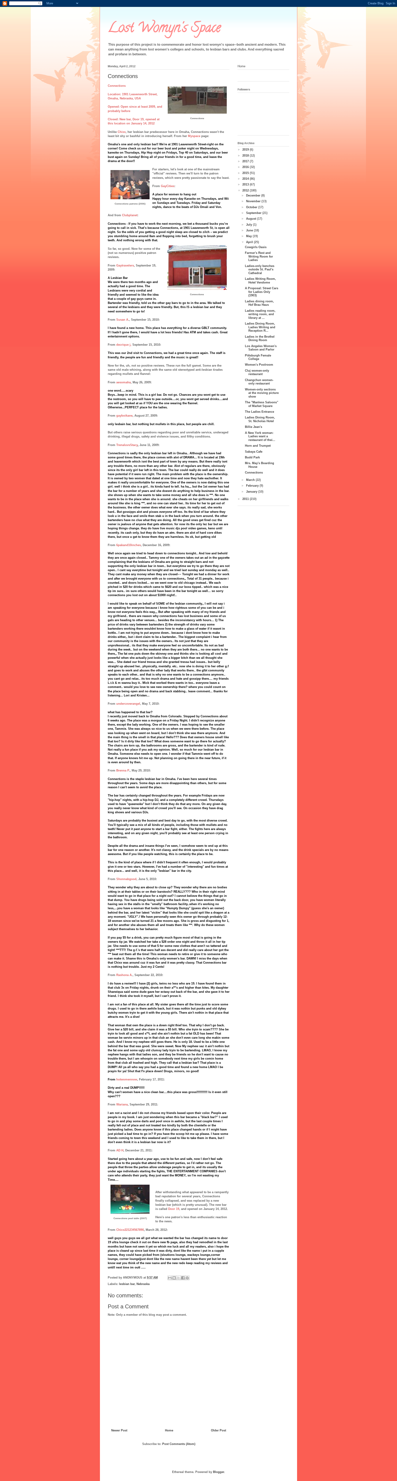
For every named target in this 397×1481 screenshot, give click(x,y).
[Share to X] (178, 1278)
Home (169, 1430)
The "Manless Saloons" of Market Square (261, 404)
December (253, 195)
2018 (246, 155)
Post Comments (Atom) (178, 1444)
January (252, 491)
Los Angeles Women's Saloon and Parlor (261, 347)
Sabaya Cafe (253, 451)
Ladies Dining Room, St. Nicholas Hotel (260, 419)
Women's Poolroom (259, 364)
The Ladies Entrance (259, 411)
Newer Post (119, 1430)
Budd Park (252, 457)
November (253, 201)
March (251, 480)
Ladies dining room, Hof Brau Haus (259, 303)
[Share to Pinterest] (187, 1278)
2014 (246, 178)
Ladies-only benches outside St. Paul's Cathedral (259, 269)
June (250, 230)
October (252, 207)
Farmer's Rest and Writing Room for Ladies (259, 256)
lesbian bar (127, 1284)
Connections (254, 472)
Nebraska (143, 1284)
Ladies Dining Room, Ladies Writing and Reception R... (260, 327)
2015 (246, 173)
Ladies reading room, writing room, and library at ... (260, 314)
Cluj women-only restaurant (257, 372)
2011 (246, 499)
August (251, 218)
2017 (246, 161)
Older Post (218, 1430)
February (253, 485)
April (250, 242)
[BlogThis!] (174, 1278)
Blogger (218, 1472)
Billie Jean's (253, 427)
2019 (246, 149)
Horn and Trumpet (258, 445)
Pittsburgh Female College (258, 357)
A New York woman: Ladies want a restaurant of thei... (260, 436)
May (249, 236)
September (254, 213)
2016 (246, 167)
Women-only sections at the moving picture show (262, 393)
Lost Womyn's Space (164, 29)
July (249, 224)
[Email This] (169, 1278)
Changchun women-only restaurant (259, 381)
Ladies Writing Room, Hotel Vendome (260, 280)
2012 (246, 190)
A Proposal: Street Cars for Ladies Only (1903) (261, 291)
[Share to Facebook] (183, 1278)
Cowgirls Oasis (256, 247)
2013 (246, 184)
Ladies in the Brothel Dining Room (260, 338)
